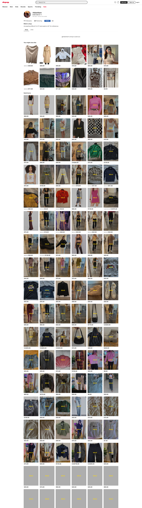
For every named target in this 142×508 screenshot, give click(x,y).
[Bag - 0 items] (118, 2)
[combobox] (61, 2)
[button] (37, 14)
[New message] (52, 21)
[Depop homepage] (5, 2)
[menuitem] (5, 7)
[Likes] (115, 2)
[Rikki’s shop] (27, 14)
